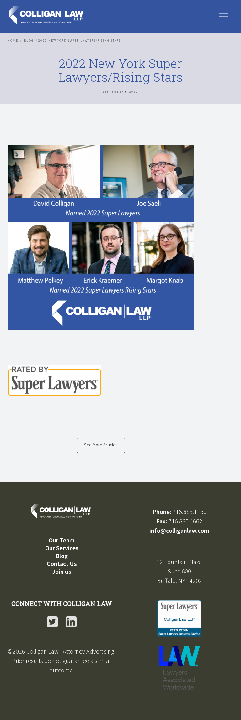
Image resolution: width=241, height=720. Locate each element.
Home (13, 41)
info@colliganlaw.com (179, 530)
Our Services (61, 548)
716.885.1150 (189, 511)
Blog (29, 41)
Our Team (62, 540)
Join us (61, 571)
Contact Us (62, 563)
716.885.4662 (185, 521)
